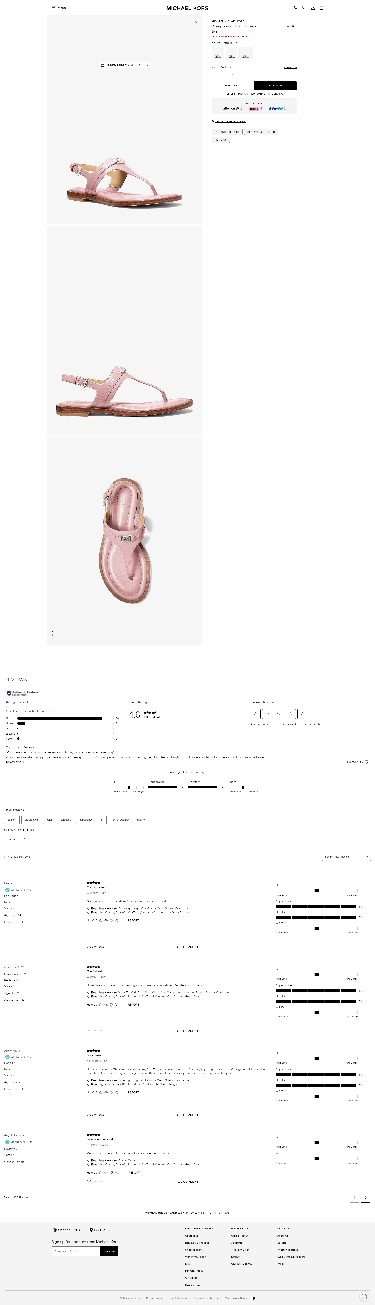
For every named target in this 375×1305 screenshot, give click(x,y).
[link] (236, 1256)
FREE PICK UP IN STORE (230, 121)
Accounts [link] (236, 1242)
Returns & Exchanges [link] (197, 1242)
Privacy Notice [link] (154, 1297)
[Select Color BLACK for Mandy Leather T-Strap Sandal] (232, 53)
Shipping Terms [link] (194, 1249)
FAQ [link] (187, 1263)
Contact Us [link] (191, 1235)
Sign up (109, 1251)
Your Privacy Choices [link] (237, 1297)
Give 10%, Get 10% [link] (241, 1263)
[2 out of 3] (52, 635)
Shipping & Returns (261, 132)
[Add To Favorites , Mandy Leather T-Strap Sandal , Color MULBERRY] (197, 20)
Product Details (227, 132)
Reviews (221, 139)
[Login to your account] (313, 8)
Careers (281, 1242)
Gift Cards (191, 1277)
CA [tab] (222, 67)
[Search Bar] (296, 8)
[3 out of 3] (52, 638)
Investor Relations (287, 1249)
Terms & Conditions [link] (178, 1297)
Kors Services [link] (192, 1284)
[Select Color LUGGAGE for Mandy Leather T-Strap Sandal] (245, 53)
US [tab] (229, 67)
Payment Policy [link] (194, 1270)
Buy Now (275, 85)
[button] (364, 1297)
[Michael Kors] (187, 7)
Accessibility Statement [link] (207, 1297)
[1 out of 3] (52, 631)
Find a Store (103, 1230)
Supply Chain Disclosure (291, 1256)
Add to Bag (233, 85)
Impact (281, 1263)
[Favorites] (304, 8)
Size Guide (290, 67)
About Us (282, 1235)
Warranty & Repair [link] (195, 1256)
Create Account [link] (240, 1235)
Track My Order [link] (240, 1249)
